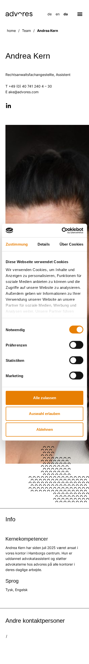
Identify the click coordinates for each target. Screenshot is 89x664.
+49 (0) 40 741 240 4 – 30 (30, 86)
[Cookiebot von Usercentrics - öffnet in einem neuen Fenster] (62, 230)
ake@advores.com (23, 92)
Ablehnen (44, 429)
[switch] (76, 345)
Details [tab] (44, 244)
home (11, 30)
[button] (80, 14)
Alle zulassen (44, 398)
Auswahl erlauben (44, 414)
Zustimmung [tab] (17, 244)
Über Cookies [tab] (71, 244)
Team (26, 30)
